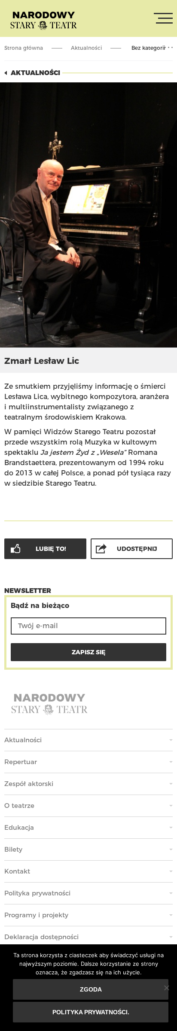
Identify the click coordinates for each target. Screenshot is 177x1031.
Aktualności (86, 48)
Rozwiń (168, 47)
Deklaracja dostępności (41, 937)
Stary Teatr (43, 20)
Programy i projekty (36, 915)
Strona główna (23, 48)
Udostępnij (137, 549)
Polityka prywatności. (90, 1012)
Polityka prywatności (37, 893)
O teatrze (19, 805)
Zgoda (91, 989)
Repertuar (20, 762)
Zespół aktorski (28, 784)
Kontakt (17, 871)
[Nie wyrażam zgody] (166, 987)
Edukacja (19, 827)
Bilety (13, 849)
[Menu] (163, 18)
